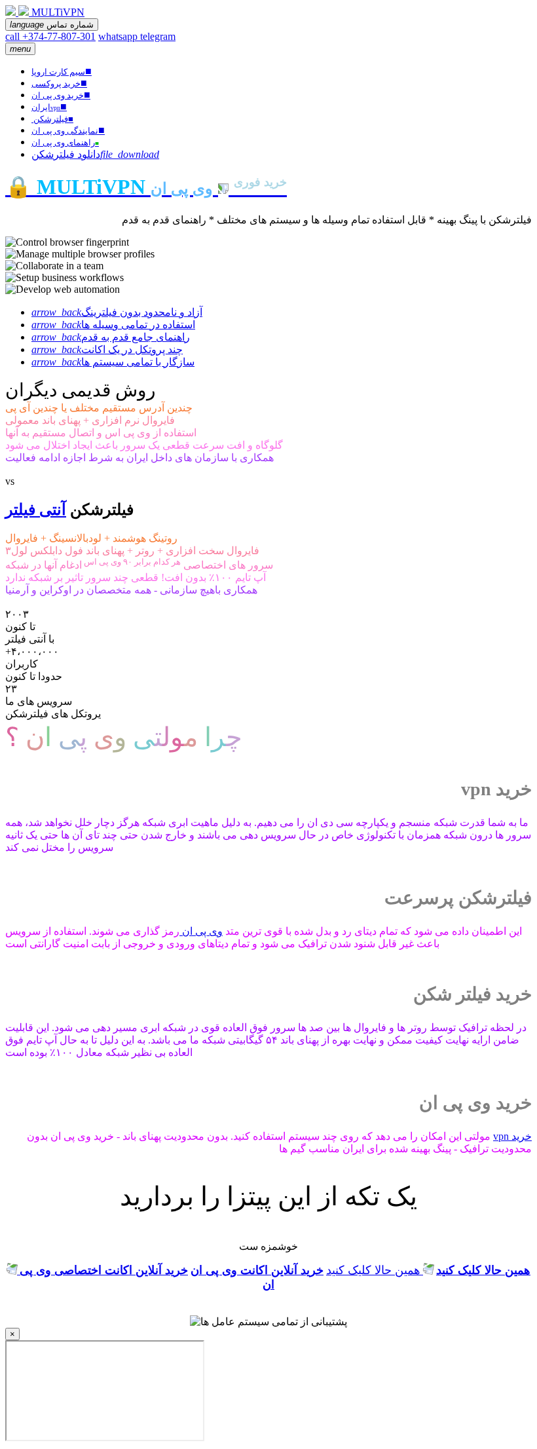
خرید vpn (512, 1136)
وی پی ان (201, 931)
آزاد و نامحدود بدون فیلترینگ (116, 312)
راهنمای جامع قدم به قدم (110, 337)
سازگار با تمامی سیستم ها (112, 361)
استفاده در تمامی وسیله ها (113, 324)
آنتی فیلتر (35, 509)
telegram (158, 36)
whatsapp (119, 36)
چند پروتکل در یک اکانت (107, 349)
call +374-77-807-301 (50, 36)
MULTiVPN (57, 12)
